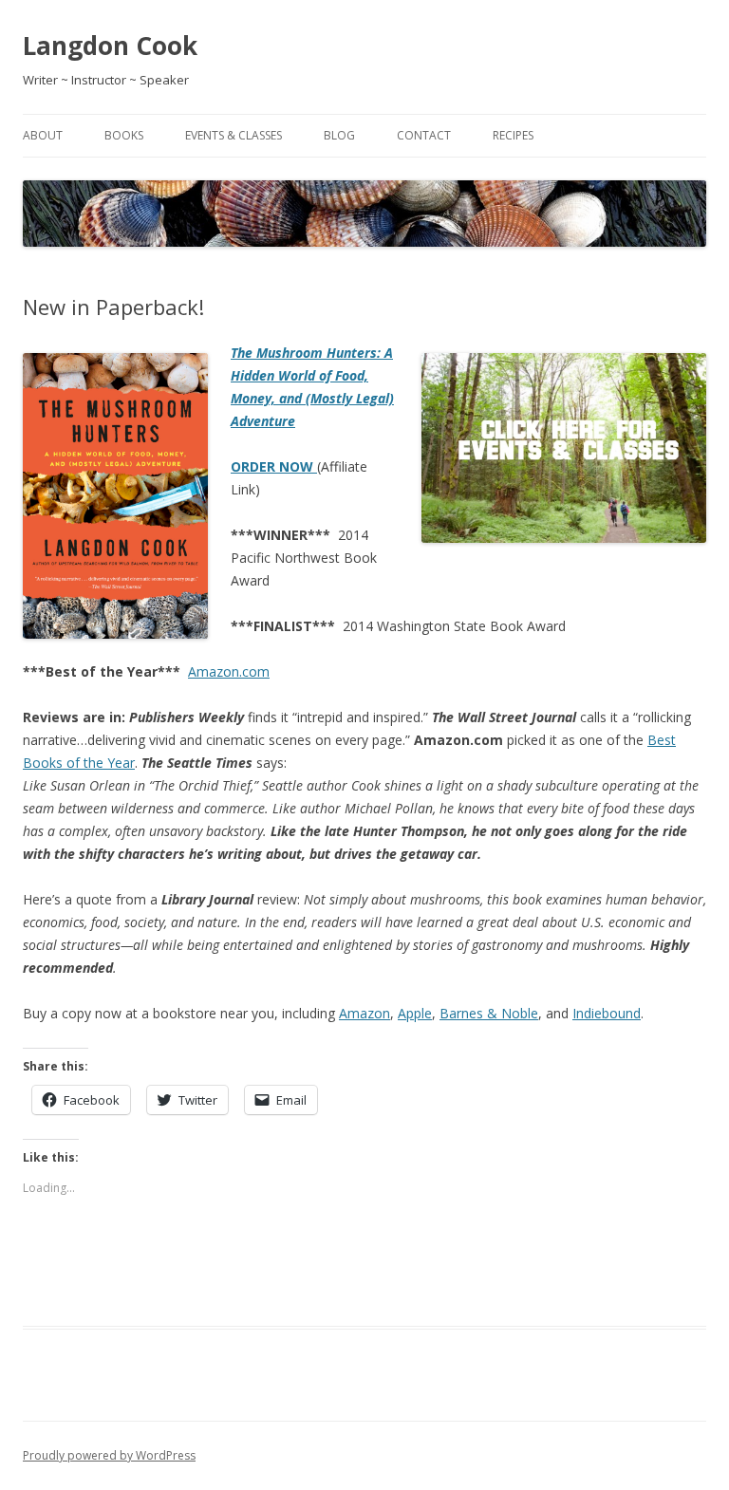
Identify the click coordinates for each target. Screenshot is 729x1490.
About (43, 135)
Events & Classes (233, 135)
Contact (424, 135)
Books (123, 135)
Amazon (364, 1013)
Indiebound (606, 1013)
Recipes (513, 135)
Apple (415, 1013)
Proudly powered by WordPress (109, 1455)
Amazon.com (229, 671)
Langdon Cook (110, 45)
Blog (339, 135)
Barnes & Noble (488, 1013)
